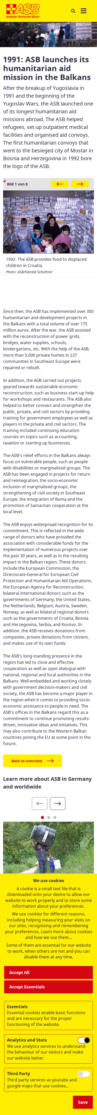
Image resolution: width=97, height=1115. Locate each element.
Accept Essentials (27, 987)
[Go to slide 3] (55, 817)
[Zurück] (60, 184)
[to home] (23, 11)
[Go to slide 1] (42, 817)
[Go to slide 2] (48, 817)
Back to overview (26, 760)
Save (83, 1102)
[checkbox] (84, 1040)
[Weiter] (80, 184)
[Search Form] (73, 11)
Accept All (19, 972)
